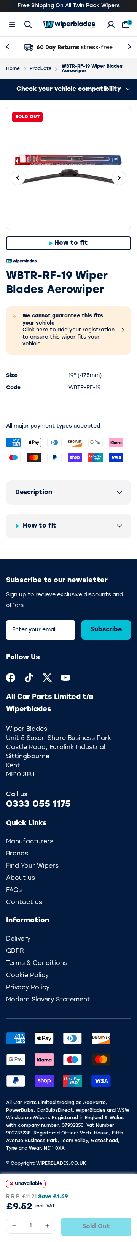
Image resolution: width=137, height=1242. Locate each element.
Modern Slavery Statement (48, 1000)
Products (40, 69)
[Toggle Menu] (12, 24)
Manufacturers (29, 842)
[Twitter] (47, 677)
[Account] (111, 24)
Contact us (24, 903)
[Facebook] (10, 677)
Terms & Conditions (36, 963)
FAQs (14, 890)
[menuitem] (10, 677)
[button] (68, 493)
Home (13, 69)
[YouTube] (65, 677)
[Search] (28, 24)
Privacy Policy (27, 988)
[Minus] (14, 1225)
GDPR (15, 951)
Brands (17, 854)
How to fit (71, 243)
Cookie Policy (27, 976)
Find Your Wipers (32, 866)
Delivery (18, 939)
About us (20, 878)
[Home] (69, 24)
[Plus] (47, 1225)
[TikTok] (28, 677)
